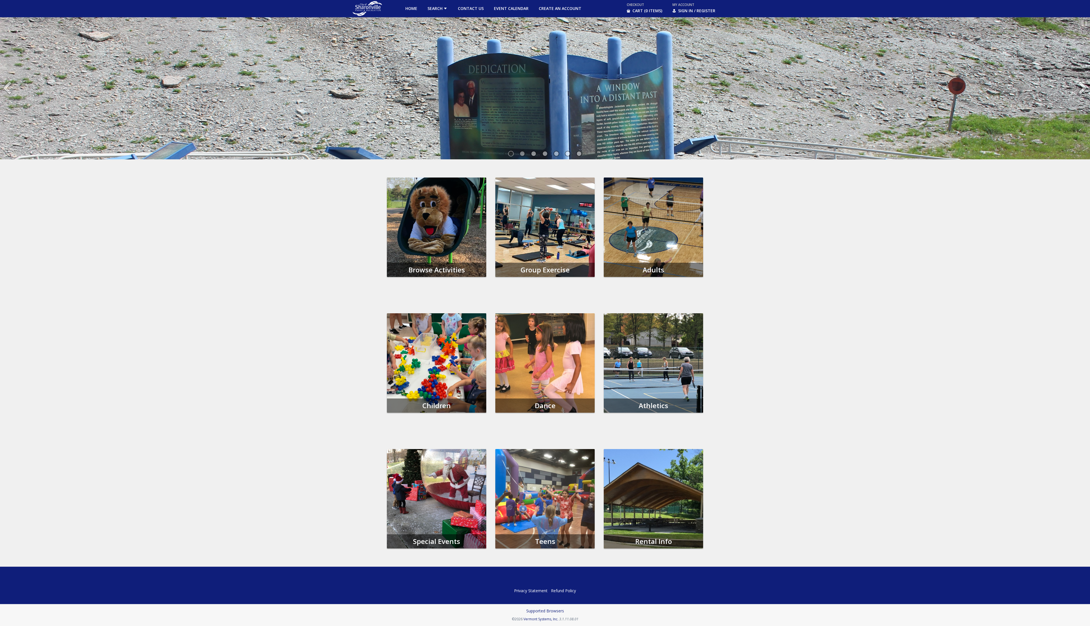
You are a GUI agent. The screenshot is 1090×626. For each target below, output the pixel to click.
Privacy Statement (531, 590)
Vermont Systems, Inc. (540, 619)
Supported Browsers (545, 611)
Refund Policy (563, 590)
